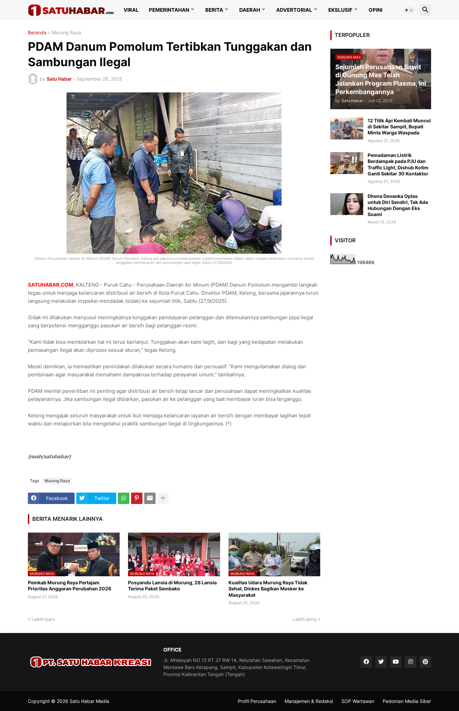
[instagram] (410, 662)
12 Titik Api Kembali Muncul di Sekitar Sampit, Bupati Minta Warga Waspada (399, 126)
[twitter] (381, 662)
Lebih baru (43, 619)
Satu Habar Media (89, 701)
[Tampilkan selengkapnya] (163, 498)
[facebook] (366, 662)
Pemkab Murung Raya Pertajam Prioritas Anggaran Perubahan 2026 (69, 585)
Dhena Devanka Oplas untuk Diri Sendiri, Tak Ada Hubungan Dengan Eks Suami (398, 205)
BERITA (214, 10)
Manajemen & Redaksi (309, 701)
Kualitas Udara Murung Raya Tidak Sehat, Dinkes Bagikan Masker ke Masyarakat (267, 588)
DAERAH (249, 10)
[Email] (150, 498)
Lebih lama (305, 619)
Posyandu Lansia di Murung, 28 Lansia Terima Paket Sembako (172, 585)
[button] (409, 10)
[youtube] (396, 662)
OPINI (375, 10)
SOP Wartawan (357, 701)
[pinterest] (425, 662)
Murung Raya (66, 32)
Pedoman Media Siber (407, 701)
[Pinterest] (136, 498)
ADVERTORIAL (294, 10)
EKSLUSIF (340, 10)
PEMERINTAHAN (169, 10)
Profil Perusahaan (257, 701)
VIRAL (131, 10)
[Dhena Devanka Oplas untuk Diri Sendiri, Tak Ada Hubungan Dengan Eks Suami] (346, 204)
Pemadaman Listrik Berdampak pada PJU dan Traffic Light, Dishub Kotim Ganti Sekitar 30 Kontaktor (398, 164)
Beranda (37, 32)
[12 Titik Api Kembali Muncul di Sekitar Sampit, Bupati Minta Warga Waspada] (346, 128)
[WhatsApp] (123, 498)
